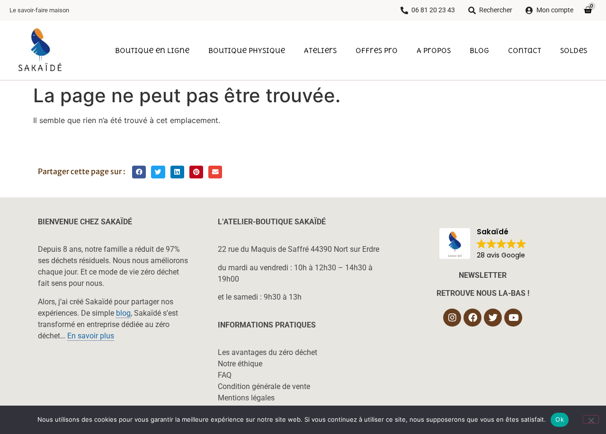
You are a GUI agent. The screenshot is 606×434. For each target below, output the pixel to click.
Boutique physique (246, 50)
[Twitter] (493, 318)
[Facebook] (472, 318)
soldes (573, 50)
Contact (524, 50)
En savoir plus (90, 335)
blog (123, 313)
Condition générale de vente (264, 386)
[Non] (591, 419)
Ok (559, 419)
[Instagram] (452, 318)
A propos (434, 50)
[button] (139, 172)
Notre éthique (240, 363)
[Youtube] (513, 318)
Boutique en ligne (152, 50)
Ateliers (320, 50)
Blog (479, 50)
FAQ (225, 375)
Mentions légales (246, 397)
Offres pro (377, 50)
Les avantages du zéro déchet (267, 352)
